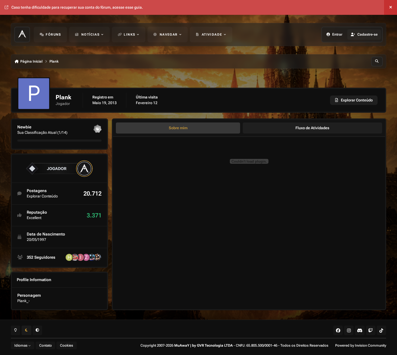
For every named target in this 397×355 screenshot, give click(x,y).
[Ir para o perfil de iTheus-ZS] (80, 257)
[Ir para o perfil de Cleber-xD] (97, 257)
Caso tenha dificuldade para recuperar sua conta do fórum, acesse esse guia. (77, 7)
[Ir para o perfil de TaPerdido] (74, 257)
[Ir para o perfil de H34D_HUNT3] (69, 257)
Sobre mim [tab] (178, 128)
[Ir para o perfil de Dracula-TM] (91, 257)
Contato (45, 345)
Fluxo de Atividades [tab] (312, 128)
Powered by (360, 345)
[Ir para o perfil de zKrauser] (86, 257)
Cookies (66, 345)
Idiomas (21, 345)
